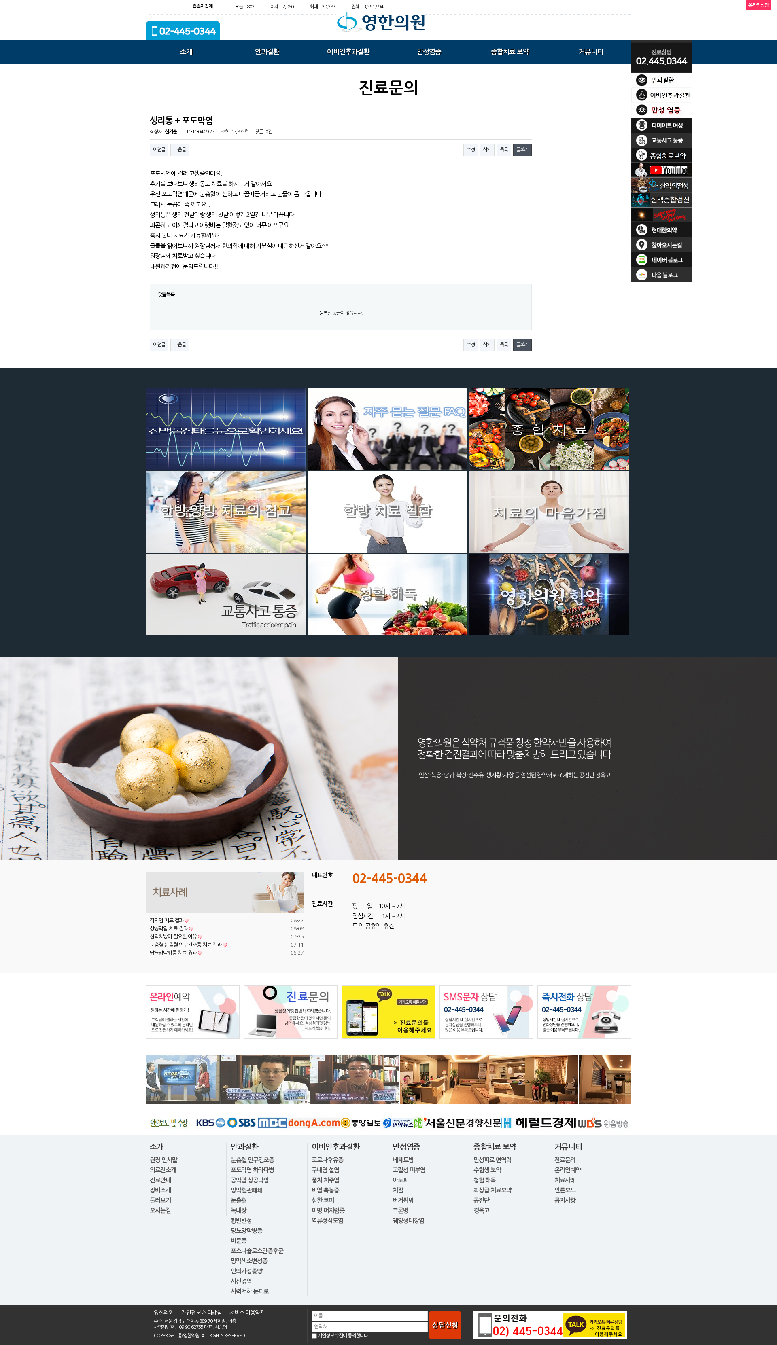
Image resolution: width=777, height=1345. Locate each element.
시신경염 (241, 1281)
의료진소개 (163, 1170)
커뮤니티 (591, 52)
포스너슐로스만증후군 (257, 1251)
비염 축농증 (325, 1190)
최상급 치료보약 (492, 1190)
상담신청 (445, 1325)
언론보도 (564, 1190)
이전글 (159, 149)
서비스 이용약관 (247, 1312)
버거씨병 (403, 1200)
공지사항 (564, 1200)
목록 (504, 149)
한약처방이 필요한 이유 (176, 936)
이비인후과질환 (348, 52)
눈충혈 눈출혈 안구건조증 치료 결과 (188, 944)
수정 (471, 149)
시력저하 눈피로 (250, 1291)
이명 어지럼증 (328, 1210)
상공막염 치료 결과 (171, 928)
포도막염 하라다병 (252, 1170)
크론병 (400, 1210)
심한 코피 (323, 1200)
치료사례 (564, 1180)
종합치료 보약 (510, 52)
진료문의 (564, 1160)
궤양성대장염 (408, 1221)
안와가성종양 (246, 1271)
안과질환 (267, 52)
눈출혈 (238, 1200)
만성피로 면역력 (492, 1160)
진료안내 (160, 1180)
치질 (398, 1190)
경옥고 (481, 1210)
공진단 (481, 1200)
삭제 (487, 149)
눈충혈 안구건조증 (252, 1160)
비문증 (238, 1241)
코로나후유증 (327, 1160)
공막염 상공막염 (250, 1180)
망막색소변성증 (249, 1261)
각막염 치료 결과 (169, 920)
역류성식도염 (327, 1221)
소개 (186, 52)
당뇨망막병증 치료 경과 (176, 952)
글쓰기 (522, 149)
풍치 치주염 (325, 1180)
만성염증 (429, 52)
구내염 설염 (325, 1170)
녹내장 (238, 1210)
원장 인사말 (163, 1160)
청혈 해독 (484, 1180)
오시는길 (160, 1210)
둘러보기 (160, 1200)
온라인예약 (567, 1170)
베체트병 (403, 1160)
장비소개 (160, 1190)
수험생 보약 (487, 1170)
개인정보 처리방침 (201, 1312)
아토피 (400, 1180)
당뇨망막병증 (246, 1231)
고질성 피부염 (409, 1170)
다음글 (180, 149)
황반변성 (241, 1221)
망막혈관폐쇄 (246, 1190)
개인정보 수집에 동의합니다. (343, 1335)
